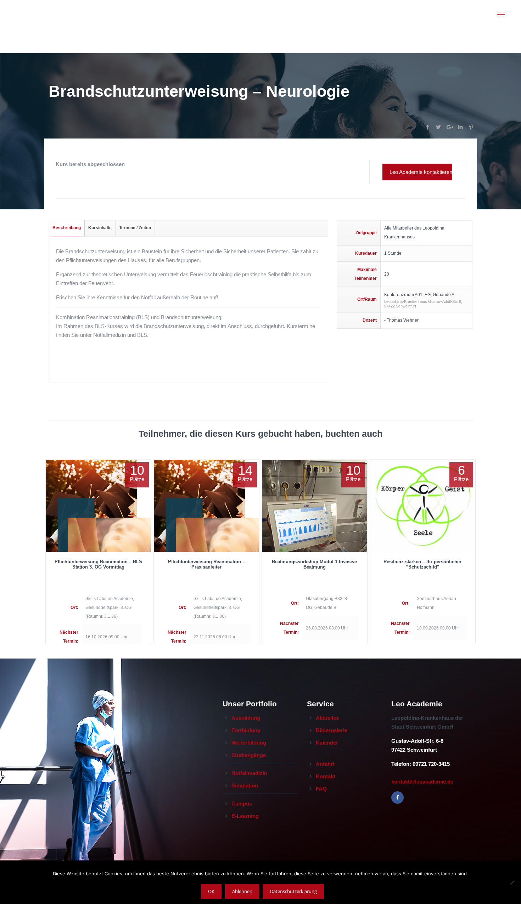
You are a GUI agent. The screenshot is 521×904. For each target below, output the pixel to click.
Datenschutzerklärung (293, 891)
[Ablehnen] (512, 882)
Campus (241, 804)
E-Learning (245, 816)
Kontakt (325, 776)
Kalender (327, 743)
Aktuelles (327, 718)
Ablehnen (242, 891)
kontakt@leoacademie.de (422, 782)
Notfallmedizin (249, 773)
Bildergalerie (331, 730)
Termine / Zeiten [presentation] (135, 227)
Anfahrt (325, 764)
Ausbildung (245, 718)
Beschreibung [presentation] (66, 227)
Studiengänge (248, 755)
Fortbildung (245, 730)
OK (211, 891)
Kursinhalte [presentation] (100, 227)
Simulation (244, 785)
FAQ (321, 789)
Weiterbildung (248, 743)
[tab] (67, 228)
